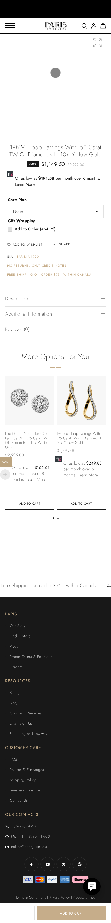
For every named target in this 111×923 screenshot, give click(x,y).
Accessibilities (84, 897)
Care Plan (17, 200)
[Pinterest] (80, 864)
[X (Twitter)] (64, 864)
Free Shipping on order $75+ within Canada (49, 275)
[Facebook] (31, 864)
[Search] (84, 26)
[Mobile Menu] (10, 25)
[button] (51, 13)
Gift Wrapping (22, 221)
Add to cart (71, 913)
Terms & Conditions (30, 897)
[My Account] (93, 26)
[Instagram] (47, 864)
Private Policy (59, 897)
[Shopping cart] (103, 27)
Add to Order (35, 229)
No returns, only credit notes (37, 266)
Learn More (25, 184)
